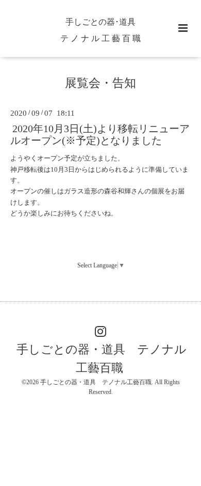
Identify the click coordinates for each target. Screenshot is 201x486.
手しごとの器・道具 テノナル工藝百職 (101, 358)
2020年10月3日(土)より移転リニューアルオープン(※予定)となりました (100, 134)
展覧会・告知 (100, 83)
